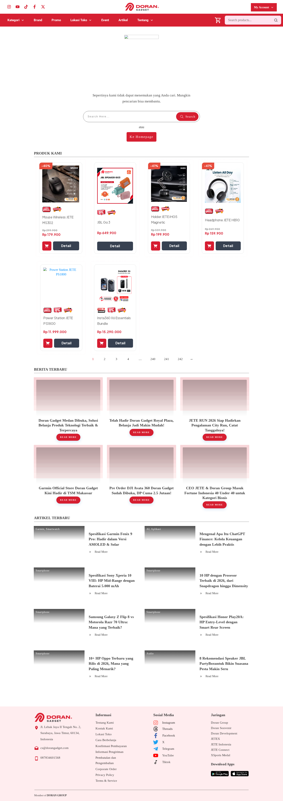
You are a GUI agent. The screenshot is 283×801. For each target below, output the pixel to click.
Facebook (168, 735)
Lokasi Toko (104, 734)
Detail (66, 245)
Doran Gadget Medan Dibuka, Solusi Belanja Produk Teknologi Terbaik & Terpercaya (68, 409)
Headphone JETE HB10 (222, 220)
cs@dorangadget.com (54, 748)
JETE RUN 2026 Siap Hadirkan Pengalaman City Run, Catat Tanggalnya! (214, 409)
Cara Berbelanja (106, 740)
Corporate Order (106, 769)
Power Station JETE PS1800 (58, 321)
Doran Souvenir (221, 728)
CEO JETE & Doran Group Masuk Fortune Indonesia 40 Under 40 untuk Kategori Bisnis (214, 476)
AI (148, 529)
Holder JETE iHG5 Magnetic (164, 219)
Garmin (40, 529)
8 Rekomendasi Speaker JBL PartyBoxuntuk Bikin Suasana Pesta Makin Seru (224, 663)
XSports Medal (220, 755)
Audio (150, 653)
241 (166, 359)
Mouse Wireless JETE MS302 (58, 220)
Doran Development (224, 733)
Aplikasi (156, 529)
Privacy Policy (105, 775)
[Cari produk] (276, 20)
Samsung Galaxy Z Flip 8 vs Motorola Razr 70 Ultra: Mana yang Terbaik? (111, 622)
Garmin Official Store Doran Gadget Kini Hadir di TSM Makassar (68, 476)
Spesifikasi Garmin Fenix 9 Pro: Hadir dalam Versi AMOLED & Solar (110, 539)
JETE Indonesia (221, 744)
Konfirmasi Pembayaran (111, 746)
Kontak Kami (104, 728)
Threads (167, 728)
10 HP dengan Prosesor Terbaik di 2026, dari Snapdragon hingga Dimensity (224, 580)
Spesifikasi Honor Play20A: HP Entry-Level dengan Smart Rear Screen (222, 622)
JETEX (215, 738)
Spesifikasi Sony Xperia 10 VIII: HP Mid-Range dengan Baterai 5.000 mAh (112, 580)
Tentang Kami (105, 722)
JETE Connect (220, 749)
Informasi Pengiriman (109, 752)
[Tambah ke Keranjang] (46, 246)
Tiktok (166, 762)
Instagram (168, 722)
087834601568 (50, 757)
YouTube (168, 755)
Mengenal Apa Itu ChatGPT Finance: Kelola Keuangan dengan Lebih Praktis (222, 539)
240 (152, 359)
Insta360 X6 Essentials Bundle (114, 321)
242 (180, 359)
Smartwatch (53, 529)
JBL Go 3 (103, 222)
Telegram (168, 748)
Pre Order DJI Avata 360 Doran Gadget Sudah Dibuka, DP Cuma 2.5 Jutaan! (141, 476)
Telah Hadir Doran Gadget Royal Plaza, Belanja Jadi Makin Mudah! (141, 409)
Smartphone (43, 570)
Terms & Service (106, 780)
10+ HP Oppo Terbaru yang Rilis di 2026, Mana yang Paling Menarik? (111, 663)
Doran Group (219, 722)
